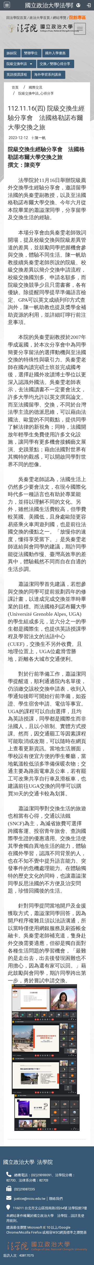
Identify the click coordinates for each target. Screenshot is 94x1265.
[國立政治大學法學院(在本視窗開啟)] (41, 28)
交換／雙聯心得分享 (55, 64)
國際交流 (35, 87)
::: (4, 17)
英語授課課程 (17, 74)
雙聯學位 (31, 53)
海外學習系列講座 (47, 74)
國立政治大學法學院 (51, 5)
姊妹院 (12, 53)
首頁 (15, 87)
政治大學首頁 (40, 18)
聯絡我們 (56, 1199)
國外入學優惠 (55, 53)
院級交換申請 (17, 64)
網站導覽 (59, 18)
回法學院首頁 (16, 18)
